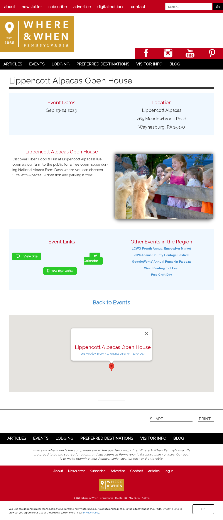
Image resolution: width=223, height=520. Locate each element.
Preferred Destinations (102, 64)
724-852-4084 (62, 271)
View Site (30, 256)
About (9, 6)
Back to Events (111, 302)
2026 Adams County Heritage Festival (161, 255)
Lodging (60, 64)
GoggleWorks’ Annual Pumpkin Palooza (161, 261)
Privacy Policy (91, 512)
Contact (138, 6)
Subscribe (58, 6)
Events (37, 64)
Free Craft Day (161, 274)
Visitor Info (149, 64)
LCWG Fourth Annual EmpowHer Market (161, 248)
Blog (174, 64)
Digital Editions (110, 6)
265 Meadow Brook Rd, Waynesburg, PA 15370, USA (113, 353)
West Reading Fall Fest (161, 268)
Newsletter (32, 6)
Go (218, 6)
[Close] (146, 333)
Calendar (91, 261)
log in (169, 471)
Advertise (82, 6)
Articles (12, 64)
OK (203, 509)
